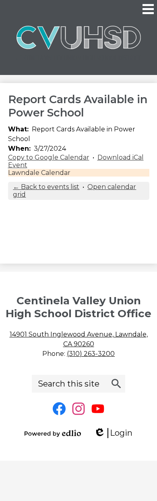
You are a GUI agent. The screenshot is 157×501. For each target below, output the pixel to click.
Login (115, 433)
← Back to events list (46, 187)
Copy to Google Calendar (48, 157)
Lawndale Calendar (39, 173)
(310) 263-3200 (91, 354)
